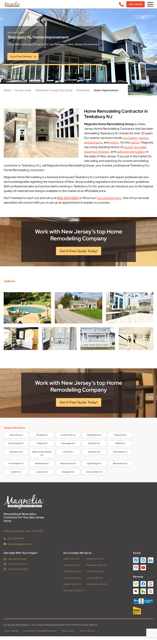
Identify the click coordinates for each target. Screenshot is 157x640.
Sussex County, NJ (94, 558)
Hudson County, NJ (72, 578)
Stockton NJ (94, 443)
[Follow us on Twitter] (143, 560)
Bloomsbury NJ (120, 463)
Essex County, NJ (71, 558)
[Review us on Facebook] (143, 584)
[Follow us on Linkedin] (150, 560)
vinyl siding (130, 138)
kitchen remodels (134, 147)
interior (135, 142)
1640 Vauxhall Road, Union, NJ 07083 (23, 531)
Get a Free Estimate (17, 559)
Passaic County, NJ (72, 571)
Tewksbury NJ (16, 451)
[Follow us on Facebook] (136, 560)
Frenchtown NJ (16, 463)
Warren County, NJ (94, 571)
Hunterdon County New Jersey (53, 90)
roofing (114, 142)
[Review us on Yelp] (150, 591)
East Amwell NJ (16, 443)
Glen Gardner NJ (94, 471)
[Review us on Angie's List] (136, 584)
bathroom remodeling (131, 152)
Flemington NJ (120, 451)
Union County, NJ (94, 578)
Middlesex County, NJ (96, 565)
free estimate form (109, 198)
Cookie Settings (11, 630)
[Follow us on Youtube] (143, 567)
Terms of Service (86, 630)
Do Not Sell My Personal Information (40, 630)
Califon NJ (16, 471)
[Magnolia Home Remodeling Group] (12, 4)
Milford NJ (120, 443)
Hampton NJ (94, 451)
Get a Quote (135, 4)
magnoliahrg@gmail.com (19, 544)
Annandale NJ (68, 443)
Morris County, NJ (71, 565)
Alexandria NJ (16, 435)
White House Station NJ (42, 453)
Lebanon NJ (42, 471)
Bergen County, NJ (72, 584)
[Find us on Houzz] (143, 610)
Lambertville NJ (68, 435)
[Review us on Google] (150, 584)
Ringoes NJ (42, 435)
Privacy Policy (67, 630)
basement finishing (96, 152)
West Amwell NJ (68, 463)
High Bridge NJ (94, 463)
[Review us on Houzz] (143, 591)
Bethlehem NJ (42, 463)
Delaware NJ (68, 471)
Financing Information (18, 569)
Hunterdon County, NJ (96, 584)
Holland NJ (42, 443)
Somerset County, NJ (73, 590)
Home (7, 90)
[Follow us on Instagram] (136, 567)
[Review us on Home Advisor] (136, 591)
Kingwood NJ (120, 435)
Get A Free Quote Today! (79, 251)
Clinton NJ (68, 451)
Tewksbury (83, 90)
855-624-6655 (67, 198)
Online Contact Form (17, 564)
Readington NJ (94, 435)
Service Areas (23, 90)
